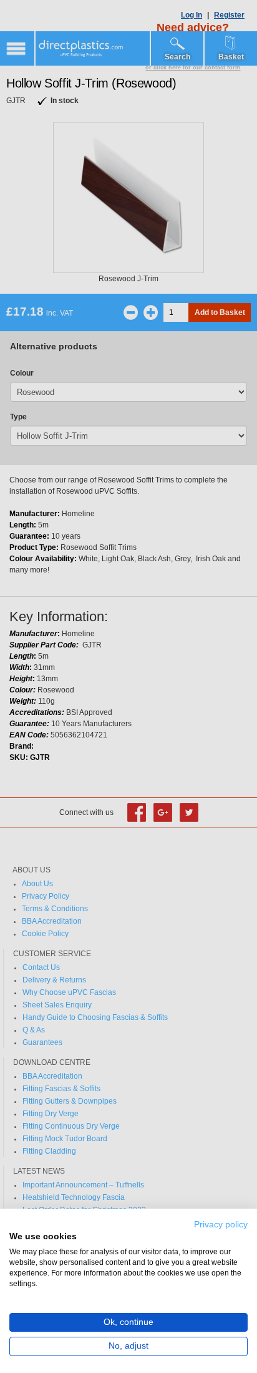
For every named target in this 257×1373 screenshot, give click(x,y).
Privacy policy (221, 1224)
